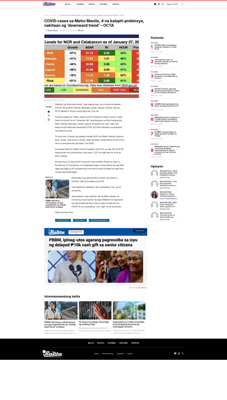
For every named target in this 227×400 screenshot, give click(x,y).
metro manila (79, 220)
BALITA (67, 4)
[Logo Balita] (49, 4)
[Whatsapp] (49, 120)
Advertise (120, 353)
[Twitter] (49, 116)
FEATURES (103, 4)
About (97, 353)
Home (46, 15)
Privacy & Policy (107, 353)
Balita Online (53, 30)
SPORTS (92, 4)
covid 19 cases (63, 220)
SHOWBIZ (80, 4)
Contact (130, 353)
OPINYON (115, 4)
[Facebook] (49, 112)
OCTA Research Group (99, 220)
